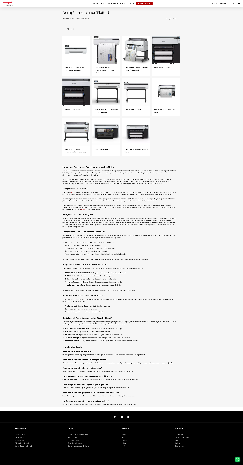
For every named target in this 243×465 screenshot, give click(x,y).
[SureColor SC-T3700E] (76, 92)
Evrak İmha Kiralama (75, 443)
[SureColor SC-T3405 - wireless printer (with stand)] (136, 50)
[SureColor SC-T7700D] (106, 132)
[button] (237, 459)
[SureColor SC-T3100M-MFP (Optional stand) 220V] (76, 50)
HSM (123, 446)
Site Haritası (179, 446)
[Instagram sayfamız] (115, 417)
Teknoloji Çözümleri (22, 443)
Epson (124, 437)
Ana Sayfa (65, 18)
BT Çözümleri (19, 440)
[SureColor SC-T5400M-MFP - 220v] (166, 92)
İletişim (177, 443)
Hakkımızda (179, 434)
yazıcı (73, 192)
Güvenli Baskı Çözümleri (23, 446)
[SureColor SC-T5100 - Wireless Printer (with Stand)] (106, 92)
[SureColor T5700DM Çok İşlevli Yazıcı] (136, 132)
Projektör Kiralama (74, 440)
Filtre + (70, 29)
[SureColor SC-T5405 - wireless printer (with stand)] (76, 132)
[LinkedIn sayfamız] (128, 417)
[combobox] (173, 19)
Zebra (124, 443)
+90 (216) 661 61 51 (222, 3)
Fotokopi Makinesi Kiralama (78, 434)
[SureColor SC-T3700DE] (166, 50)
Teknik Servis (19, 437)
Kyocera (124, 440)
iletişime (83, 209)
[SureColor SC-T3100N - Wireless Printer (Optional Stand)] (106, 50)
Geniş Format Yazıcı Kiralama (78, 446)
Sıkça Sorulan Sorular (182, 437)
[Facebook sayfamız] (121, 417)
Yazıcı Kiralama (20, 434)
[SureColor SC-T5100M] (136, 92)
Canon (124, 434)
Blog (176, 440)
